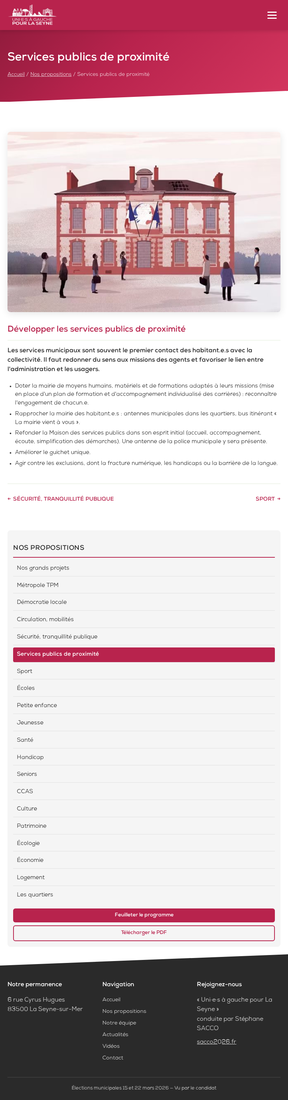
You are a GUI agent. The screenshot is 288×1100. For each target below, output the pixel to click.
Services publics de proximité (58, 654)
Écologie (28, 844)
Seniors (27, 775)
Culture (27, 809)
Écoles (26, 689)
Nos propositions (51, 74)
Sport (265, 499)
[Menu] (272, 15)
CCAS (25, 792)
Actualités (115, 1035)
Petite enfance (37, 706)
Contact (112, 1058)
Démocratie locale (42, 603)
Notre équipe (119, 1023)
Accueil (16, 74)
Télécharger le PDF (144, 933)
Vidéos (111, 1046)
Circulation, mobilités (45, 620)
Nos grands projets (43, 569)
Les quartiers (35, 895)
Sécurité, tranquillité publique (63, 499)
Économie (30, 861)
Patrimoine (31, 827)
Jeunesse (30, 723)
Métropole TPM (37, 586)
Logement (31, 878)
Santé (25, 741)
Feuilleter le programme (144, 915)
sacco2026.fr (216, 1043)
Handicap (30, 758)
